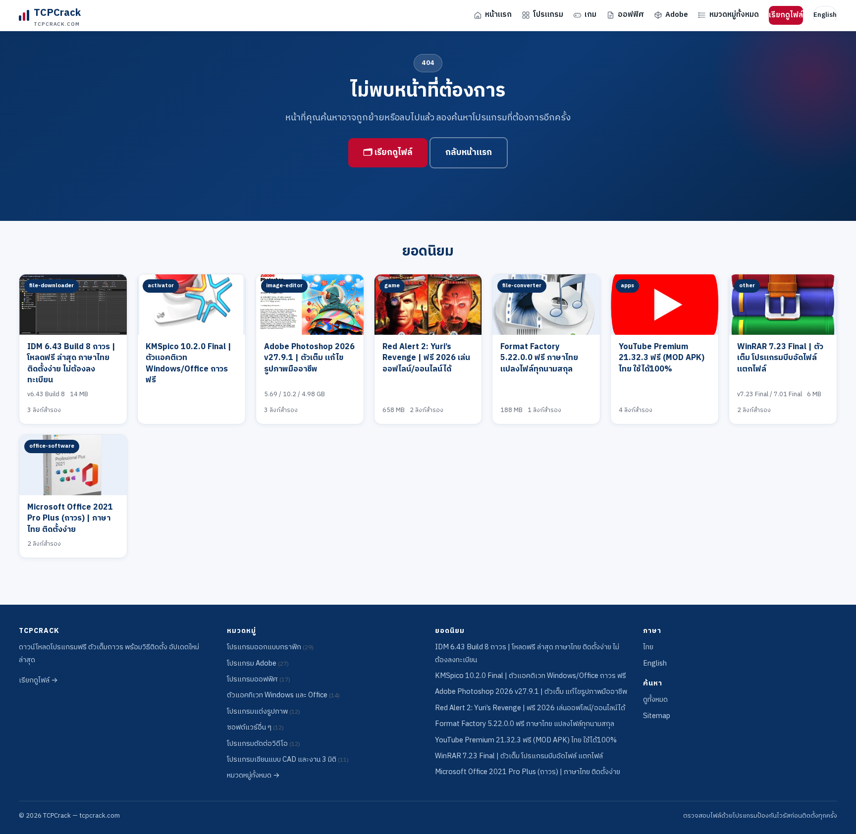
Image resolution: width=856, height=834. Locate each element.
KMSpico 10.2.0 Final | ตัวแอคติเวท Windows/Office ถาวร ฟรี (188, 363)
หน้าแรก (498, 14)
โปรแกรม (548, 14)
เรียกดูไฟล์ (786, 15)
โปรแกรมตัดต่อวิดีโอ (263, 744)
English (825, 14)
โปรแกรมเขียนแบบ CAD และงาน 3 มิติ (288, 760)
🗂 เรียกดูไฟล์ (388, 152)
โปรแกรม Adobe (258, 664)
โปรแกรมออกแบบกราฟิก (270, 647)
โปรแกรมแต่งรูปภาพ (263, 712)
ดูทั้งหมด (655, 700)
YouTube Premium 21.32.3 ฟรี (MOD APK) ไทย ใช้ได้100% (661, 358)
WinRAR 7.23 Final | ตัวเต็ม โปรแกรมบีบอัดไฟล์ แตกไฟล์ (780, 358)
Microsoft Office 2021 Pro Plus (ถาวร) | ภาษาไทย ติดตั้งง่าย (70, 518)
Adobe (676, 14)
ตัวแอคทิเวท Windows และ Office (283, 695)
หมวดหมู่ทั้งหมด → (253, 776)
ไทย (648, 647)
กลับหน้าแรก (468, 152)
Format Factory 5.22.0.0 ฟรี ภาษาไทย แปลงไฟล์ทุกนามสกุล (539, 358)
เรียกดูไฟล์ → (38, 680)
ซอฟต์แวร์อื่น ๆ (255, 727)
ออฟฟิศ (631, 14)
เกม (590, 14)
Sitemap (656, 716)
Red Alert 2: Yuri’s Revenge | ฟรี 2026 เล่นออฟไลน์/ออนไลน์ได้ (426, 358)
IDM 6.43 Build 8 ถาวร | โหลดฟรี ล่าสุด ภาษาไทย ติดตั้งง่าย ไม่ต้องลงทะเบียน (71, 363)
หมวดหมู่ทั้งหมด (734, 14)
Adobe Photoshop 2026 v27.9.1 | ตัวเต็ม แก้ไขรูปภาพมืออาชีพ (309, 358)
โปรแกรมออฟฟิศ (258, 679)
